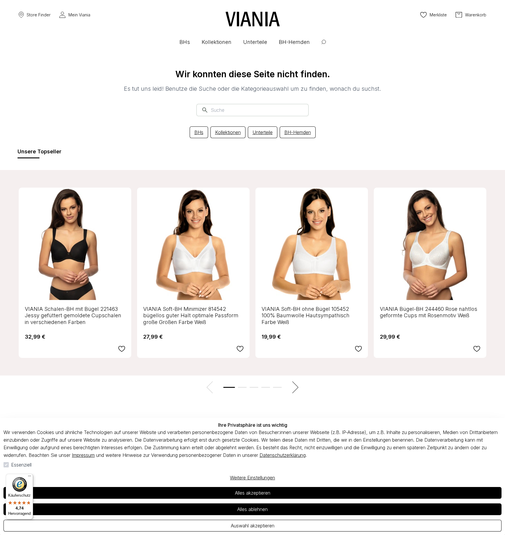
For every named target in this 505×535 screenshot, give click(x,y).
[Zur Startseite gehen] (253, 19)
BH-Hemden (297, 132)
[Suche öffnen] (323, 46)
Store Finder (39, 14)
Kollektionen (228, 132)
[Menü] (29, 477)
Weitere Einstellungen (252, 478)
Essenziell (21, 465)
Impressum (83, 455)
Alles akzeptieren (252, 493)
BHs (198, 132)
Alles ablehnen (252, 509)
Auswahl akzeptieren (252, 526)
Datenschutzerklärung (283, 455)
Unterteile (262, 132)
